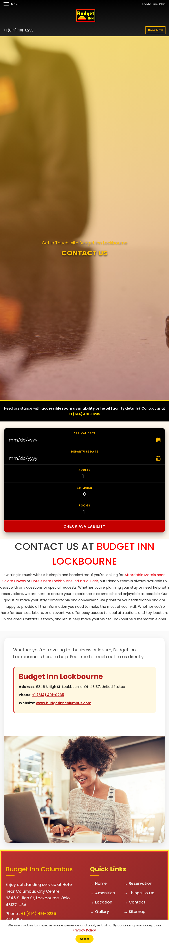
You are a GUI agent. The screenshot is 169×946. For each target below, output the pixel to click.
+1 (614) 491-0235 (18, 30)
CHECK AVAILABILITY (84, 526)
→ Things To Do (139, 893)
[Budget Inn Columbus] (84, 16)
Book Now (155, 30)
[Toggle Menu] (6, 4)
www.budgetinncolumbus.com (63, 703)
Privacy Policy (84, 930)
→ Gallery (99, 911)
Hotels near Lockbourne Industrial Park (64, 581)
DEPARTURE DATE (84, 451)
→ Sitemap (134, 911)
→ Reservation (138, 883)
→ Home (98, 883)
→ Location (101, 902)
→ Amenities (102, 893)
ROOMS (84, 505)
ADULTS (85, 470)
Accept (84, 938)
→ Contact (134, 902)
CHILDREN (84, 488)
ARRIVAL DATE (84, 433)
